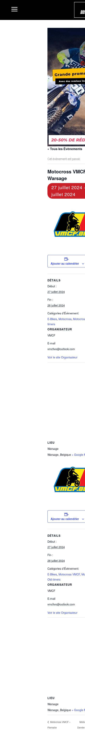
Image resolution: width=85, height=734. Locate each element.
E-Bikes (52, 319)
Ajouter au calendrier (65, 263)
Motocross (65, 319)
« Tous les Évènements (64, 149)
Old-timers (53, 579)
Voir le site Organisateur (62, 357)
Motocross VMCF (69, 574)
